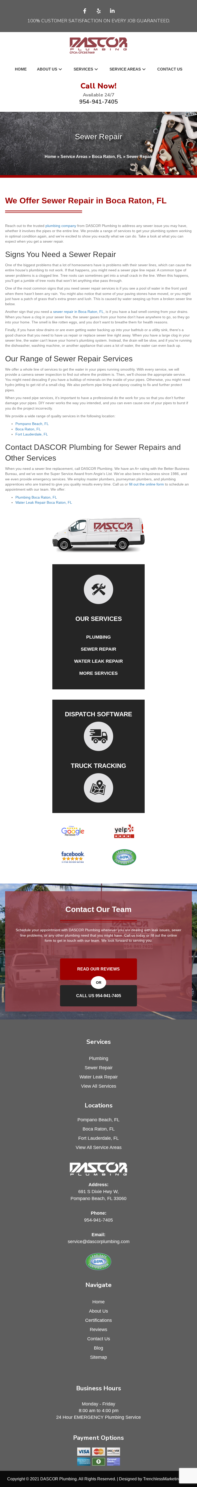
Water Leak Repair (98, 661)
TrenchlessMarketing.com (166, 1479)
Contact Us (98, 1338)
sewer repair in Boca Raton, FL (78, 312)
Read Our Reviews (98, 969)
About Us (98, 1311)
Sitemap (98, 1357)
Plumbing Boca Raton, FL (36, 497)
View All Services (98, 1086)
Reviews (98, 1329)
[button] (84, 11)
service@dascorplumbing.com (99, 1241)
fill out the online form (146, 484)
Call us (98, 996)
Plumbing (98, 637)
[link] (20, 69)
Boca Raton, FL (107, 156)
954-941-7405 (98, 102)
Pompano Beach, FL (32, 424)
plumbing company (60, 226)
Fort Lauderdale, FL (31, 434)
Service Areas (74, 156)
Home (50, 156)
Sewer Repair (98, 649)
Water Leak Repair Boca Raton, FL (43, 502)
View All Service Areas (99, 1147)
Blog (98, 1348)
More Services (98, 673)
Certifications (98, 1320)
